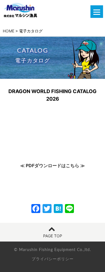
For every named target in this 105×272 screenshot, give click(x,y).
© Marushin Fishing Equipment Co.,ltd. (52, 250)
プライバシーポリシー (53, 258)
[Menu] (96, 11)
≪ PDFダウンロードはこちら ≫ (52, 165)
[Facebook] (35, 209)
